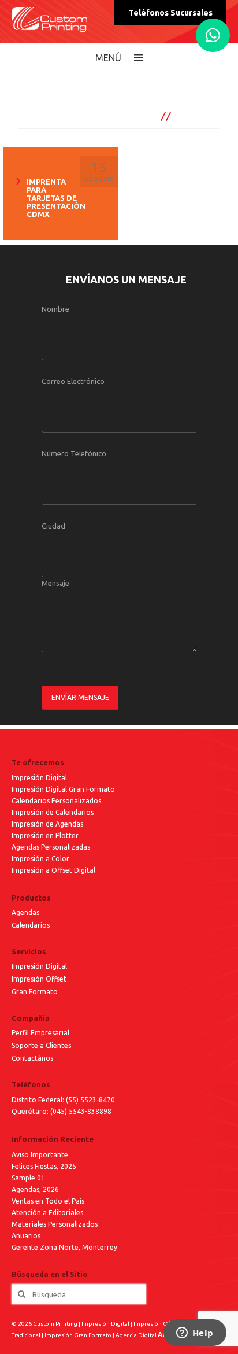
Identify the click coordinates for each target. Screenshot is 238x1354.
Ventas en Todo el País (48, 1201)
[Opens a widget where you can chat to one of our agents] (194, 1333)
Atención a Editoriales (47, 1212)
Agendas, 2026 (35, 1189)
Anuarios (26, 1235)
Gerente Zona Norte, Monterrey (64, 1247)
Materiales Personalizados (55, 1224)
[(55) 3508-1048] (213, 35)
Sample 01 (28, 1178)
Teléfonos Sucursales (170, 12)
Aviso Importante (40, 1155)
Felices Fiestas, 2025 (44, 1166)
